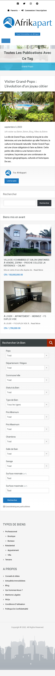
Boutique (11, 536)
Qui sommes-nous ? (14, 590)
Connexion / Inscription (35, 10)
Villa (9, 555)
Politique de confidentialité (16, 609)
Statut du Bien (12, 388)
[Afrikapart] (27, 23)
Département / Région (16, 363)
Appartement (13, 550)
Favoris (14, 10)
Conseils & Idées (12, 576)
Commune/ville (13, 375)
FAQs (7, 599)
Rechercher (10, 194)
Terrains (8, 560)
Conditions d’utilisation (15, 604)
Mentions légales (12, 595)
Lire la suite (11, 181)
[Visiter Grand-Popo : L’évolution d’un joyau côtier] (27, 106)
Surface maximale (16, 486)
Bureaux (11, 541)
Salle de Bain (12, 449)
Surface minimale (16, 473)
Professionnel (11, 531)
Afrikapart (21, 172)
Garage (9, 461)
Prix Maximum (12, 424)
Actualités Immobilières (15, 581)
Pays (8, 351)
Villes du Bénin (41, 131)
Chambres (11, 437)
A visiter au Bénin (14, 131)
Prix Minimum (12, 412)
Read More (38, 270)
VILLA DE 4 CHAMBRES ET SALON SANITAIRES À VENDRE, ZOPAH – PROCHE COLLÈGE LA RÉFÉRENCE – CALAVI (26, 263)
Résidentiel (10, 545)
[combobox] (27, 355)
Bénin (25, 131)
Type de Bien (12, 400)
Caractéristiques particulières (17, 506)
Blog (31, 131)
